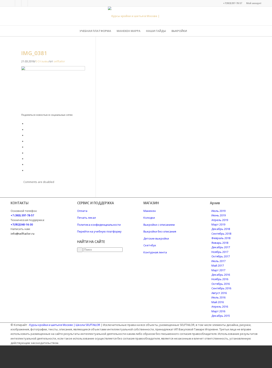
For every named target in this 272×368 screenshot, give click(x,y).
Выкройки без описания (159, 231)
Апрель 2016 (219, 306)
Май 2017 (217, 265)
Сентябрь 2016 (221, 288)
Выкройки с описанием (159, 225)
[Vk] (18, 3)
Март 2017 (218, 270)
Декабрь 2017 (220, 247)
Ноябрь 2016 (219, 279)
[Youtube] (31, 3)
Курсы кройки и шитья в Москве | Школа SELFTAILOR (64, 325)
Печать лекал (86, 218)
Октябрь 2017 (220, 256)
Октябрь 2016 (220, 284)
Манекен (149, 211)
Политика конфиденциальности (99, 225)
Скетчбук (149, 245)
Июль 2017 (218, 261)
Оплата (82, 211)
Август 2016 (219, 293)
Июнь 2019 (218, 215)
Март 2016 (218, 311)
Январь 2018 (219, 243)
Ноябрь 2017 (219, 252)
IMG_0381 (34, 53)
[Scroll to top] (1, 347)
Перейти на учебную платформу (99, 231)
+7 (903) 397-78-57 (22, 215)
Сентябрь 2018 (221, 233)
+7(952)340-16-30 (22, 224)
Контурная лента (155, 252)
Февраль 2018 (220, 238)
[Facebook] (12, 3)
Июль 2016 (218, 297)
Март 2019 (218, 224)
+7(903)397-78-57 (232, 3)
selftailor (59, 61)
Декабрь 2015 (220, 316)
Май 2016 (217, 302)
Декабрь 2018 (220, 229)
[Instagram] (24, 3)
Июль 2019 (218, 211)
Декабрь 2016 (220, 275)
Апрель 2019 (219, 220)
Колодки (149, 218)
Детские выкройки (156, 238)
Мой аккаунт (253, 3)
